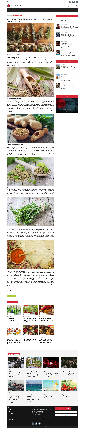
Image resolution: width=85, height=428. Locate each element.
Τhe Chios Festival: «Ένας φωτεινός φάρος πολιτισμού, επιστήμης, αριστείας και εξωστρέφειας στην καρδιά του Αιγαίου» (68, 69)
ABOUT (8, 1)
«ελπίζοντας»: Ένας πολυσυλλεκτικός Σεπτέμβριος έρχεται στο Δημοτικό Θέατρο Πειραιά (68, 45)
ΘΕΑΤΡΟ (17, 10)
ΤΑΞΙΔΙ (44, 10)
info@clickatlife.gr (38, 414)
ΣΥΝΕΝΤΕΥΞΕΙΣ (66, 61)
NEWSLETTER (19, 1)
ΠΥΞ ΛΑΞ (63, 20)
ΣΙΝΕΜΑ (10, 10)
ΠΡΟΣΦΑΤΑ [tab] (66, 15)
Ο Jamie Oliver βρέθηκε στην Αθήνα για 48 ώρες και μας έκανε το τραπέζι (69, 87)
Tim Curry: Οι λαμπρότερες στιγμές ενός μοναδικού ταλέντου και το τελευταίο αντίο (69, 27)
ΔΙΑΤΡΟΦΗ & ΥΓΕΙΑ (12, 296)
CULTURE (37, 10)
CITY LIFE (29, 10)
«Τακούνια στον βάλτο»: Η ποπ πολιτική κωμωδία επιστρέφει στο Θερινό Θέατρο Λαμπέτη (68, 54)
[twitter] (76, 2)
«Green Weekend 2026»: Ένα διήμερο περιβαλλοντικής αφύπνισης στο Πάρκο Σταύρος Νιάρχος (68, 36)
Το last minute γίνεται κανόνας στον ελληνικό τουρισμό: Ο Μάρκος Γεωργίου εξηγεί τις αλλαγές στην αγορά (69, 78)
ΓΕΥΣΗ (23, 10)
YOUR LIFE (51, 10)
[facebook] (70, 2)
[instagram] (73, 2)
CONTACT (13, 1)
